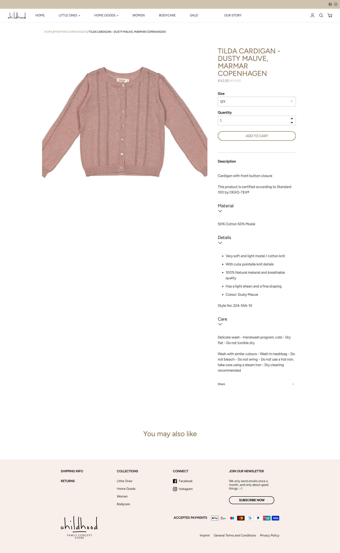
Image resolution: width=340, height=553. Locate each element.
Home (48, 31)
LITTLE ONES (68, 15)
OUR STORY (233, 15)
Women (122, 496)
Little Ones (124, 481)
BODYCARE (167, 15)
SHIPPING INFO (72, 471)
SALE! (194, 15)
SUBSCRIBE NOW (251, 500)
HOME (40, 15)
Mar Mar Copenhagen (71, 31)
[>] (292, 122)
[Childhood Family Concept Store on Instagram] (336, 4)
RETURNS (68, 481)
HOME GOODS (104, 15)
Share (221, 384)
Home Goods (126, 489)
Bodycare (123, 504)
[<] (292, 119)
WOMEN (138, 15)
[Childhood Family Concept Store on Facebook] (330, 4)
